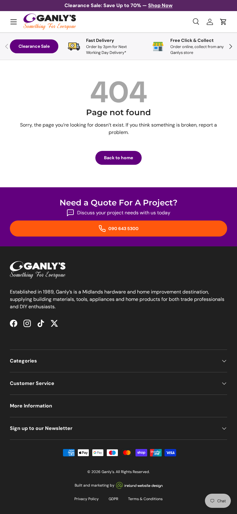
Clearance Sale (34, 46)
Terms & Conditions (145, 498)
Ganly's (108, 471)
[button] (223, 22)
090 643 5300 (123, 228)
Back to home (118, 157)
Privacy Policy (86, 498)
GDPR (113, 498)
